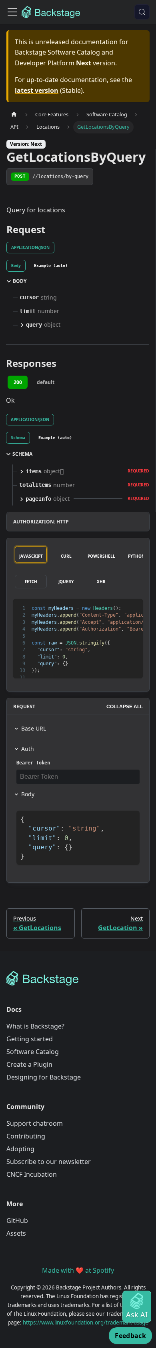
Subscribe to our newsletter (48, 1161)
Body (27, 794)
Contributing (25, 1136)
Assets (16, 1233)
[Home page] (14, 114)
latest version (36, 90)
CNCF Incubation (31, 1174)
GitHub (17, 1220)
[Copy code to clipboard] (133, 608)
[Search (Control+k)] (142, 12)
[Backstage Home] (78, 978)
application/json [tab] (30, 247)
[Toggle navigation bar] (12, 12)
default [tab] (45, 382)
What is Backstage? (35, 1026)
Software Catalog (32, 1051)
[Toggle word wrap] (118, 608)
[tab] (16, 266)
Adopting (20, 1148)
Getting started (29, 1039)
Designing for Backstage (43, 1077)
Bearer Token (33, 763)
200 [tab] (18, 382)
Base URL (33, 728)
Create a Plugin (29, 1064)
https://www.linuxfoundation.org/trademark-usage (85, 1322)
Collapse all (124, 706)
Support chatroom (34, 1123)
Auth (27, 748)
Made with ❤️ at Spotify (78, 1270)
